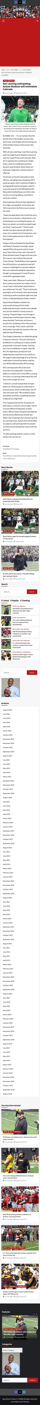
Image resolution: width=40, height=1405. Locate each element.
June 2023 (6, 856)
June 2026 (6, 718)
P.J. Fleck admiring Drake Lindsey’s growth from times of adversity (22, 645)
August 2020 (7, 994)
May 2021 (6, 956)
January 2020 (8, 1023)
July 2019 (6, 1048)
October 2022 (8, 889)
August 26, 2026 (19, 1142)
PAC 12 (12, 81)
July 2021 (6, 948)
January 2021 (8, 973)
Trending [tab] (25, 600)
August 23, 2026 (19, 1297)
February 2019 (8, 1069)
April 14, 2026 (18, 504)
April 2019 (6, 1060)
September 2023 (8, 843)
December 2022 (8, 881)
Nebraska (26, 629)
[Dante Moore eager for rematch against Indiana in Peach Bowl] (20, 521)
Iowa (18, 606)
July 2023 (6, 852)
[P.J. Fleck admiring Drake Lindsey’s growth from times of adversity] (6, 644)
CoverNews (15, 1402)
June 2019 (6, 1052)
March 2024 (7, 818)
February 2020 (8, 1019)
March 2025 (7, 777)
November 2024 (8, 785)
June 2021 (6, 952)
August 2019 (7, 1044)
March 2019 (7, 1065)
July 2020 (6, 998)
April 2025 (6, 772)
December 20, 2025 (20, 579)
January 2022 (8, 923)
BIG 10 (5, 493)
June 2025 (6, 764)
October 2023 (8, 839)
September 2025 (8, 752)
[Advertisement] (20, 45)
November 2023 (8, 835)
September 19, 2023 (21, 93)
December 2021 (8, 927)
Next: (20, 456)
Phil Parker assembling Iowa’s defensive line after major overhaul (23, 611)
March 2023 (7, 868)
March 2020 (7, 1014)
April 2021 (6, 960)
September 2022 (8, 893)
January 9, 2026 (19, 541)
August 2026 (7, 710)
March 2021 (7, 964)
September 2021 (8, 939)
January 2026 (8, 735)
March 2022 (7, 918)
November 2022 (8, 885)
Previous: (11, 447)
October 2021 (8, 935)
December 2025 (8, 739)
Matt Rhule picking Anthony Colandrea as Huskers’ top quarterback (22, 634)
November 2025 (8, 743)
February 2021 (8, 969)
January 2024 (8, 827)
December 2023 (8, 831)
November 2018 (8, 1081)
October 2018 (8, 1085)
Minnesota (27, 641)
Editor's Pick (20, 629)
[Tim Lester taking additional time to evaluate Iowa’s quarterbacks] (6, 621)
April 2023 (6, 864)
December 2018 (8, 1077)
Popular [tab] (15, 600)
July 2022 (6, 902)
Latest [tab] (6, 600)
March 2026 (7, 731)
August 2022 (7, 898)
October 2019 (8, 1035)
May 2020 (6, 1006)
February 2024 (8, 822)
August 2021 (7, 944)
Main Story (23, 606)
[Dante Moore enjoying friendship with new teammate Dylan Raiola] (20, 483)
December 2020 (8, 977)
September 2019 (8, 1040)
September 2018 (8, 1090)
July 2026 (6, 714)
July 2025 (6, 760)
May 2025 (6, 768)
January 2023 (8, 877)
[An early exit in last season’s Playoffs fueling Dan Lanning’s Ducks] (20, 558)
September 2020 (8, 989)
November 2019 (8, 1031)
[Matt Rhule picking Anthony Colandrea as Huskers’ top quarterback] (6, 632)
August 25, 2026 (19, 1181)
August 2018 (7, 1094)
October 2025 (8, 747)
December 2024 (8, 781)
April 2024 (6, 814)
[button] (3, 20)
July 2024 (6, 802)
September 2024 (8, 793)
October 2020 (8, 985)
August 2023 (7, 848)
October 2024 (8, 789)
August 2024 (7, 797)
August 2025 (7, 756)
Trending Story (27, 652)
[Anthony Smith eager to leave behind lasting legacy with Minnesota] (6, 655)
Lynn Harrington (9, 93)
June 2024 (6, 806)
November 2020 (8, 981)
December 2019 (8, 1027)
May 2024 (6, 810)
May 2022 (6, 910)
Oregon (6, 81)
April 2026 (6, 726)
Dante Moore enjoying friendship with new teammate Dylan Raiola (18, 500)
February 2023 (8, 873)
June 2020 (6, 1002)
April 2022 (6, 914)
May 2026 (6, 722)
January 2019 (8, 1073)
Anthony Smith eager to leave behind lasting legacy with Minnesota (23, 657)
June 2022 (6, 906)
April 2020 (6, 1010)
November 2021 (8, 931)
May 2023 (6, 860)
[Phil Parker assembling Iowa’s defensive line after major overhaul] (6, 609)
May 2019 (6, 1056)
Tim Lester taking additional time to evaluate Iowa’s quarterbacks (22, 622)
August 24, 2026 (19, 1219)
